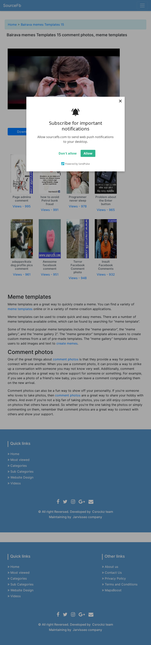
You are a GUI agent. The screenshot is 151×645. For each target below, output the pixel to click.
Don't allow (68, 153)
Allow (88, 153)
